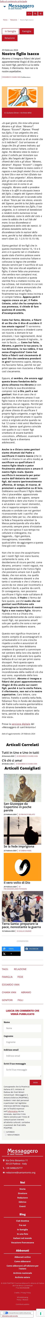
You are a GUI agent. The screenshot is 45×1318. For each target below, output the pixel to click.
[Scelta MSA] (4, 6)
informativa (13, 1111)
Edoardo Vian (10, 984)
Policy (19, 1300)
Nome (7, 1022)
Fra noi (22, 1225)
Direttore (22, 1193)
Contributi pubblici (22, 1304)
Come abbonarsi (22, 1261)
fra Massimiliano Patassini (15, 889)
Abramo (26, 992)
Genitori (7, 1000)
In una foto (22, 1234)
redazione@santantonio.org (20, 1172)
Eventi (22, 1206)
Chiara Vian (9, 992)
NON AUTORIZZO (14, 1135)
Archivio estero (22, 1277)
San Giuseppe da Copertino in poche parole (17, 807)
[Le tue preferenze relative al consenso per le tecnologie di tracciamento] (40, 1313)
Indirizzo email (11, 1049)
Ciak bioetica (22, 1220)
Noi (22, 1182)
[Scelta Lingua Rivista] (40, 13)
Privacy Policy (26, 1293)
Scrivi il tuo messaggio (15, 1063)
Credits (16, 1293)
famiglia (7, 977)
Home (5, 20)
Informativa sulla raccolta (10, 1316)
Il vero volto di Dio (17, 882)
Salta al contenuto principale (13, 1)
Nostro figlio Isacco (26, 20)
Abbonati (22, 1250)
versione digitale (21, 723)
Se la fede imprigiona (19, 846)
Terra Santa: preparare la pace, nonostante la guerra (21, 925)
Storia (23, 1189)
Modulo (25, 1300)
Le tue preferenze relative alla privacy (19, 1313)
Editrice (22, 1202)
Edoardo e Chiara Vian (28, 756)
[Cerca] (35, 14)
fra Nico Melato (28, 814)
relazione (20, 969)
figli (20, 1000)
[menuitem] (22, 1194)
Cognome (8, 1036)
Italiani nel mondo (22, 1238)
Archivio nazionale (22, 1273)
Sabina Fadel (26, 850)
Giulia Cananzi (25, 931)
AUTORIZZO (10, 1132)
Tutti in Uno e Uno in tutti (20, 752)
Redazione (22, 1197)
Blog (23, 1214)
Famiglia (26, 31)
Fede (20, 977)
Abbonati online (22, 1257)
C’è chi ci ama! (12, 760)
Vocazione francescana (22, 1242)
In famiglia (10, 31)
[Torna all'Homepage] (21, 6)
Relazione (13, 20)
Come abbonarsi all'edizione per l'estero (22, 1267)
